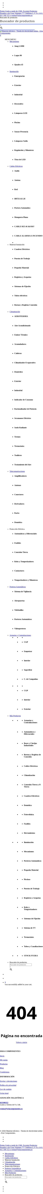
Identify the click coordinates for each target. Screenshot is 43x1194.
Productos (4, 1064)
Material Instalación (17, 245)
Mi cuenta (4, 1060)
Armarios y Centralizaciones (20, 635)
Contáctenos (4, 1072)
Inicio (2, 1056)
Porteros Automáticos (18, 587)
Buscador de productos (8, 18)
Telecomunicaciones (17, 471)
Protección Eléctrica (17, 529)
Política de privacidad (8, 1085)
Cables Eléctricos (16, 166)
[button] (10, 39)
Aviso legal (4, 1093)
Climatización (15, 312)
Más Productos (15, 716)
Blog (2, 1068)
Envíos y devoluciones (8, 1081)
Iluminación (14, 71)
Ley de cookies (5, 1089)
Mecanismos (14, 41)
